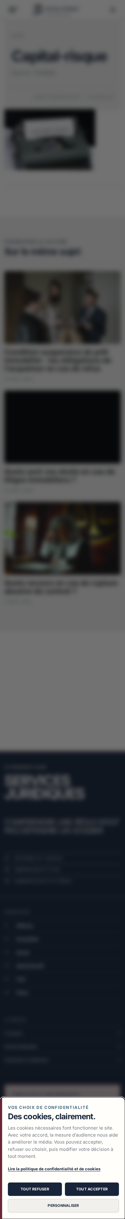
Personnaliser (63, 1205)
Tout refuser (35, 1189)
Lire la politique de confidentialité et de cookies (54, 1168)
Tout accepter (92, 1189)
